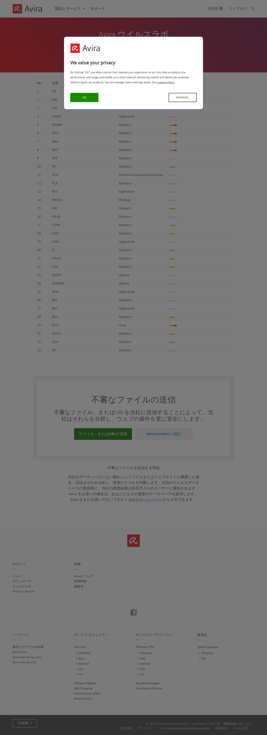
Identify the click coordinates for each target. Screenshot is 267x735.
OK (84, 97)
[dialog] (133, 73)
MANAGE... (183, 97)
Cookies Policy (166, 82)
